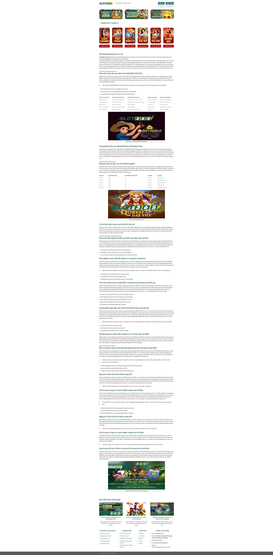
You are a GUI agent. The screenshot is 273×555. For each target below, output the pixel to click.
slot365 (138, 377)
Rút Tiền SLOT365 (105, 541)
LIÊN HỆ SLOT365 (124, 536)
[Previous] (99, 515)
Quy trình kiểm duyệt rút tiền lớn (107, 345)
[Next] (174, 515)
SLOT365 (120, 3)
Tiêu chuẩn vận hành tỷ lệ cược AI (107, 161)
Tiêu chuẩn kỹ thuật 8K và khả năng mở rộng (110, 236)
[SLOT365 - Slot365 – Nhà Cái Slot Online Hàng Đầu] (106, 3)
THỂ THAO (142, 536)
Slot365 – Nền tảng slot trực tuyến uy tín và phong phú (136, 518)
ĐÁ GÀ (141, 541)
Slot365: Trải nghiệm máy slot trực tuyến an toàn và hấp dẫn (162, 518)
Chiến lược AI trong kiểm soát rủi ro (108, 71)
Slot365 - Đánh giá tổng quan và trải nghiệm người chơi (111, 518)
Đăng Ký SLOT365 (105, 533)
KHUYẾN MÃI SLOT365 (126, 538)
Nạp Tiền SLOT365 (105, 538)
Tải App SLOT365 (105, 543)
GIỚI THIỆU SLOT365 (125, 533)
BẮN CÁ (141, 538)
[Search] (116, 3)
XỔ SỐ (140, 543)
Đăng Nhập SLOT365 (106, 536)
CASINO (141, 533)
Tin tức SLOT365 (127, 3)
